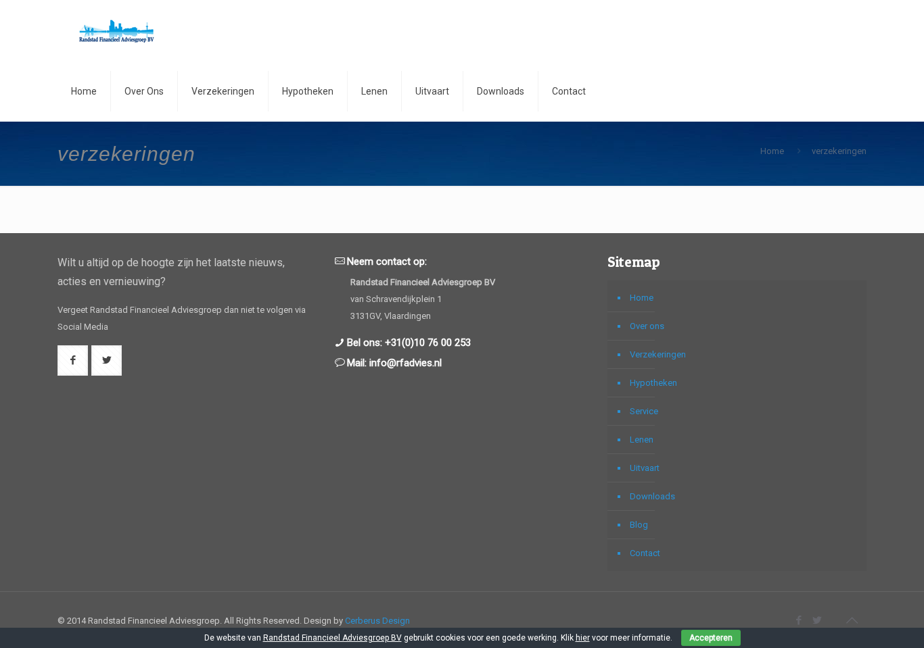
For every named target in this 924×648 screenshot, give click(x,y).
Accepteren (711, 638)
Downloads (652, 496)
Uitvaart (645, 468)
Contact (645, 553)
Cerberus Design (377, 621)
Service (644, 411)
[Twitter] (817, 620)
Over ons (647, 326)
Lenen (641, 439)
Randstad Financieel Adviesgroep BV (332, 638)
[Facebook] (799, 620)
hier (583, 638)
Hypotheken (653, 383)
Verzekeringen (658, 354)
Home (772, 151)
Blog (639, 525)
